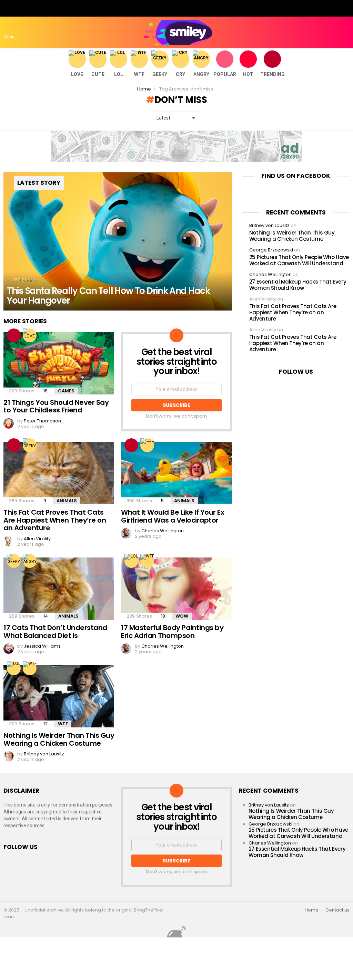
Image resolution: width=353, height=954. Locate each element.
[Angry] (30, 561)
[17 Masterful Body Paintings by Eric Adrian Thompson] (176, 588)
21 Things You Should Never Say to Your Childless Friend (56, 406)
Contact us (337, 910)
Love (77, 74)
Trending (272, 74)
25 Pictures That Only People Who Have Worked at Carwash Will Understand (299, 260)
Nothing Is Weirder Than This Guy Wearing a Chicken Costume (58, 739)
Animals (67, 500)
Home (312, 910)
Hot (248, 74)
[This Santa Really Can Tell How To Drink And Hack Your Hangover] (117, 241)
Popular (224, 74)
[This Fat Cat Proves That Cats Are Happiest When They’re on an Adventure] (58, 473)
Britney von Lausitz (269, 225)
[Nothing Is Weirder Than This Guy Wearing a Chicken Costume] (58, 696)
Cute (97, 74)
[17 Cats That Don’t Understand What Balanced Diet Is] (58, 588)
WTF (139, 74)
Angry (201, 74)
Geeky (159, 74)
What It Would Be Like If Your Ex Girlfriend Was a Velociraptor (172, 516)
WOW (181, 616)
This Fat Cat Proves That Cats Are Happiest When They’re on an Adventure (54, 520)
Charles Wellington (270, 274)
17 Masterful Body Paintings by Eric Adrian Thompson (172, 631)
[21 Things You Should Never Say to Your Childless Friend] (58, 363)
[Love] (30, 335)
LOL (118, 74)
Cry (180, 74)
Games (66, 391)
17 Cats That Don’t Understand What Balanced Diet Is (55, 631)
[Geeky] (30, 445)
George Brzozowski (271, 250)
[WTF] (147, 561)
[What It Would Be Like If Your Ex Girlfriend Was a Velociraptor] (176, 473)
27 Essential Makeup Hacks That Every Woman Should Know (297, 285)
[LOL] (147, 445)
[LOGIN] (345, 32)
